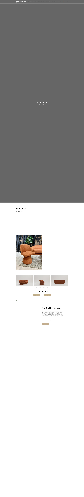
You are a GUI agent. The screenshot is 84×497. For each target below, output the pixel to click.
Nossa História (53, 1)
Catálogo (40, 1)
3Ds (43, 1)
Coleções (30, 1)
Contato (59, 1)
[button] (16, 281)
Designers (35, 1)
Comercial (48, 1)
